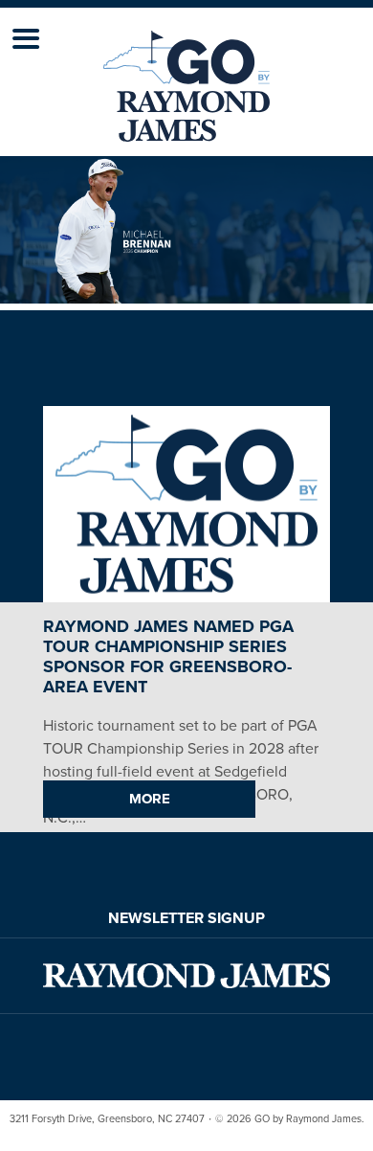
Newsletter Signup (186, 918)
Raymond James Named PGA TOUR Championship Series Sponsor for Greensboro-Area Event (168, 656)
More (149, 798)
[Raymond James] (186, 975)
